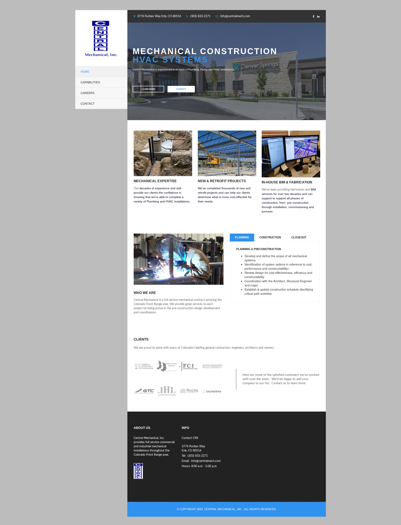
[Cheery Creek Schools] (167, 366)
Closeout (298, 237)
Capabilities (90, 82)
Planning (242, 237)
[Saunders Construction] (212, 391)
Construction (270, 237)
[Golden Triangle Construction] (145, 391)
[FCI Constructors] (190, 366)
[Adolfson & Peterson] (145, 366)
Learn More (148, 89)
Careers (87, 93)
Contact (88, 103)
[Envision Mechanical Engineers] (212, 366)
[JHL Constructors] (167, 391)
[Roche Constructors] (190, 391)
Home (85, 71)
